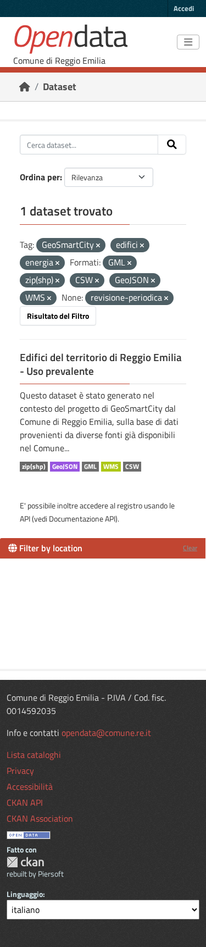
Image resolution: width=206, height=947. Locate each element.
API (25, 518)
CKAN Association (40, 818)
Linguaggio (25, 894)
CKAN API (25, 802)
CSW (132, 467)
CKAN (25, 862)
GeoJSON (64, 467)
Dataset (59, 86)
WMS (111, 467)
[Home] (24, 86)
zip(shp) (34, 467)
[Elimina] (98, 245)
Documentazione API (82, 518)
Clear (190, 547)
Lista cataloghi (34, 754)
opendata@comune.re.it (106, 732)
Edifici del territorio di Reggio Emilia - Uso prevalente (101, 364)
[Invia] (172, 144)
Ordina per (40, 177)
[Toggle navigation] (188, 42)
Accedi (184, 8)
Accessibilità (30, 786)
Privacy (20, 770)
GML (90, 467)
